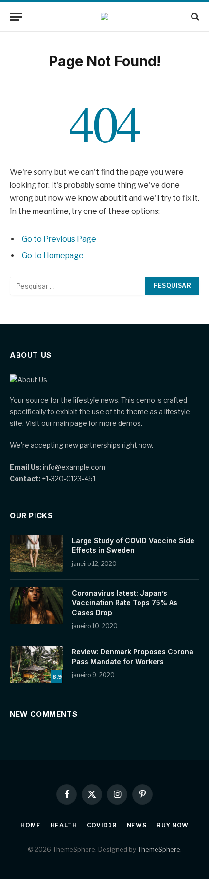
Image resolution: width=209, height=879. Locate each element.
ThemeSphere (159, 849)
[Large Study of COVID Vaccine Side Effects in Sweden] (36, 553)
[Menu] (16, 17)
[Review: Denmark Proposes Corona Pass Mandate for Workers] (36, 664)
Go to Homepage (53, 255)
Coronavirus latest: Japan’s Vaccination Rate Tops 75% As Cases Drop (124, 602)
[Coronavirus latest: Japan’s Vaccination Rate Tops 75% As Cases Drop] (36, 605)
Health (64, 825)
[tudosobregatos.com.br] (104, 16)
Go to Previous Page (59, 239)
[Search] (194, 17)
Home (30, 825)
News (137, 825)
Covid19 (102, 825)
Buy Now (173, 825)
